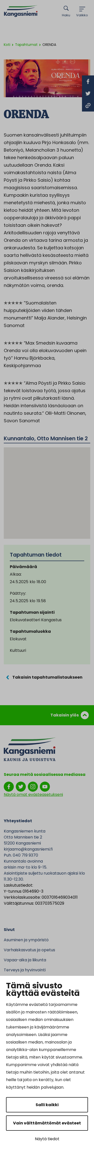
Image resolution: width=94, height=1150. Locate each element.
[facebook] (9, 786)
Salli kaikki (47, 1105)
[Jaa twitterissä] (88, 93)
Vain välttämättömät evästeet (47, 1123)
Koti (7, 44)
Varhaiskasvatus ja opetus (29, 950)
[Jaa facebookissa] (88, 81)
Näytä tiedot (47, 1139)
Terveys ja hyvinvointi (25, 970)
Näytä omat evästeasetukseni (33, 794)
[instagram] (33, 786)
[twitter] (21, 786)
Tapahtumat (26, 44)
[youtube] (45, 786)
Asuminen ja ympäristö (26, 940)
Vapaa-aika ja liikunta (25, 960)
